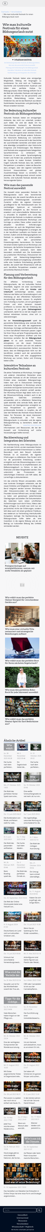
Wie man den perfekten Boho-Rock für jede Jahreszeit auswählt (21, 691)
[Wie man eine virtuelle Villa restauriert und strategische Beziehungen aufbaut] (22, 616)
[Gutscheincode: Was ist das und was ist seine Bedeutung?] (22, 1173)
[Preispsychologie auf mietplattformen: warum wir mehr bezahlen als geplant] (22, 553)
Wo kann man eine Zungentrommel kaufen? (14, 1091)
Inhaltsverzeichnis (23, 59)
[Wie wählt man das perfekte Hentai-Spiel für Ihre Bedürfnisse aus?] (22, 706)
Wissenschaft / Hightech (22, 1227)
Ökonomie (22, 1221)
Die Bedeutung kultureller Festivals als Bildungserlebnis (22, 63)
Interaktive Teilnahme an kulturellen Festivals (22, 70)
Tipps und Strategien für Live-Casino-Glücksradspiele (15, 894)
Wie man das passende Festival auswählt (22, 65)
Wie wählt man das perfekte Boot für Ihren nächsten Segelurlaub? (22, 661)
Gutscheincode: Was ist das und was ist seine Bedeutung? (22, 1181)
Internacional (22, 1218)
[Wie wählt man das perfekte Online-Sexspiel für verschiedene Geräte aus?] (22, 584)
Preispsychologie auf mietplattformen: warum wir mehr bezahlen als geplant (20, 568)
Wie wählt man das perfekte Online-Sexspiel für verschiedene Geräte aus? (22, 599)
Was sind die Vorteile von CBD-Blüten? (32, 1060)
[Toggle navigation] (5, 3)
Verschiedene (16, 12)
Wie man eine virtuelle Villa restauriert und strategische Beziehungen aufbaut (19, 631)
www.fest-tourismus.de (32, 425)
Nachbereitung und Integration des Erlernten (22, 73)
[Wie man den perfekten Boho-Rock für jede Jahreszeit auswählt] (22, 677)
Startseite (5, 12)
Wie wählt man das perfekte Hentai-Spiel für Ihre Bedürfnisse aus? (21, 721)
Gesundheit (23, 1215)
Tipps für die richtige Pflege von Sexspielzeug (12, 1003)
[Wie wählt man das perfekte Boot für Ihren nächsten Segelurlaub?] (22, 648)
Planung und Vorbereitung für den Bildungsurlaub (22, 68)
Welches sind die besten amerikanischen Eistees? (13, 1062)
